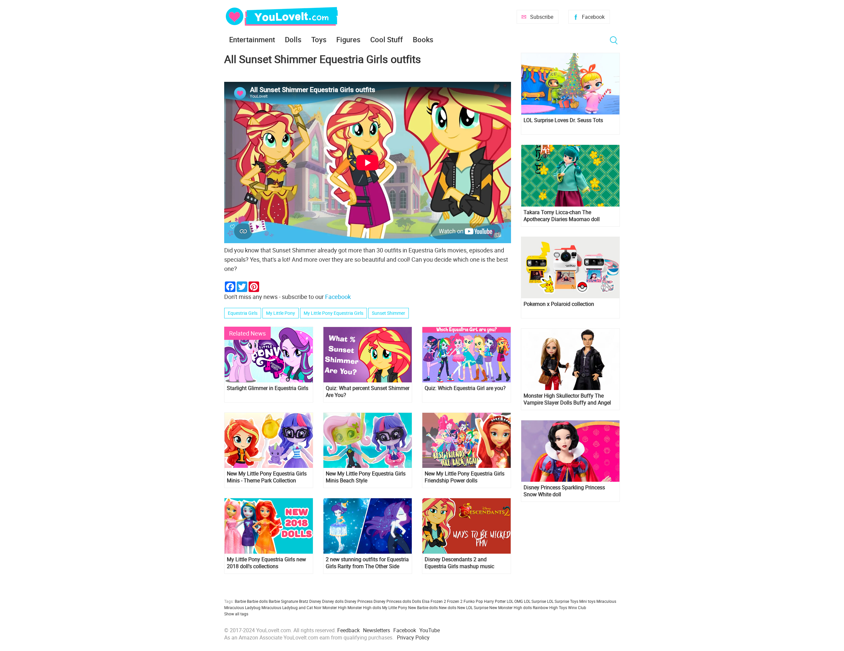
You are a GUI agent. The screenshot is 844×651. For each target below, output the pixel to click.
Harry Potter (495, 601)
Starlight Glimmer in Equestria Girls (267, 388)
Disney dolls (333, 601)
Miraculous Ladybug (242, 607)
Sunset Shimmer (388, 313)
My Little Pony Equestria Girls (333, 313)
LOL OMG (515, 601)
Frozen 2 (455, 601)
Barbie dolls (257, 601)
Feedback (348, 630)
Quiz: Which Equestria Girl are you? (465, 388)
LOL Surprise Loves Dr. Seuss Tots (563, 120)
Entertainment (252, 39)
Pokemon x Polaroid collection (559, 304)
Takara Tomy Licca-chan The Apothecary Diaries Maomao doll (562, 216)
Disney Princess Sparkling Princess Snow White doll (564, 491)
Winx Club (577, 607)
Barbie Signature (283, 601)
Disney (315, 601)
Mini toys (587, 601)
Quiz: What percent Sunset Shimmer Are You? (367, 392)
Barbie (240, 601)
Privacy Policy (413, 637)
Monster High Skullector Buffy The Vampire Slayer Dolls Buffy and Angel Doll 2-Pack (567, 399)
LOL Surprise (535, 601)
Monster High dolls (364, 607)
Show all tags (236, 613)
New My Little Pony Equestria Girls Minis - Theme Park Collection (267, 477)
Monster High (334, 607)
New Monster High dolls (510, 607)
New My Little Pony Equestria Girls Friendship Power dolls (464, 477)
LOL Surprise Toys (562, 601)
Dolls (293, 39)
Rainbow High (545, 607)
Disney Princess (359, 601)
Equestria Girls (242, 313)
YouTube (429, 630)
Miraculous (606, 601)
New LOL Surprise (472, 607)
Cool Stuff (386, 39)
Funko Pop (473, 601)
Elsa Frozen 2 (434, 601)
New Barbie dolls (423, 607)
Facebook (593, 16)
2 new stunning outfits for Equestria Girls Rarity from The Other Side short (367, 563)
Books (423, 39)
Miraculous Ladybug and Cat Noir (291, 607)
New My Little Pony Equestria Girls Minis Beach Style (366, 477)
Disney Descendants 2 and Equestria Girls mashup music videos (459, 563)
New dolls (447, 607)
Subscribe (541, 16)
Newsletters (376, 630)
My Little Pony (280, 313)
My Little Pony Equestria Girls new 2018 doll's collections (266, 563)
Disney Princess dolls (392, 601)
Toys (318, 39)
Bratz (303, 601)
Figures (348, 39)
